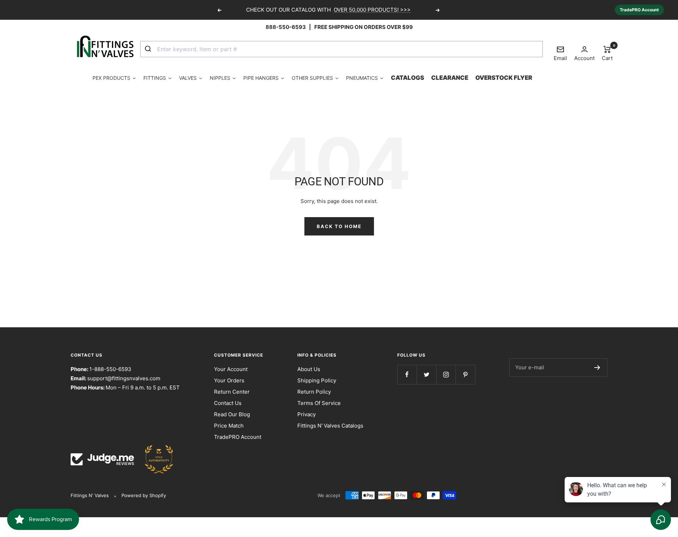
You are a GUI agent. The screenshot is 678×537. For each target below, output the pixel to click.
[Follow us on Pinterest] (465, 374)
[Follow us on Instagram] (446, 374)
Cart (607, 52)
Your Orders (229, 380)
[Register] (597, 367)
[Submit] (149, 49)
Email (560, 53)
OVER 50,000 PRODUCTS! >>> (372, 9)
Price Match (229, 425)
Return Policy (314, 391)
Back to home (339, 226)
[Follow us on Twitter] (426, 374)
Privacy (306, 414)
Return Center (232, 391)
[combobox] (341, 49)
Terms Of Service (319, 403)
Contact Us (228, 403)
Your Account (231, 369)
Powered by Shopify (143, 495)
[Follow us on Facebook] (407, 374)
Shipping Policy (316, 380)
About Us (308, 369)
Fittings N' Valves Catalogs (330, 425)
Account (584, 58)
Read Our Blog (232, 414)
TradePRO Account (639, 9)
